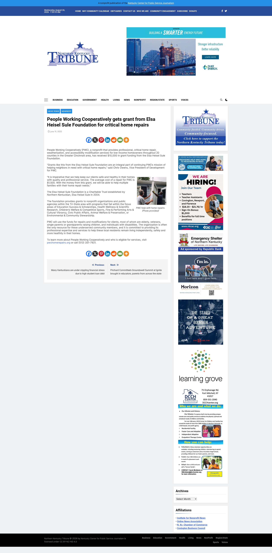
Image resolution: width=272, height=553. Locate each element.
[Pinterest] (101, 140)
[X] (95, 140)
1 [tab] (166, 77)
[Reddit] (114, 140)
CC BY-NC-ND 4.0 (68, 541)
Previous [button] (130, 75)
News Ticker (53, 111)
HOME (78, 11)
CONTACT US (129, 11)
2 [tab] (172, 77)
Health (105, 100)
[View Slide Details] (186, 51)
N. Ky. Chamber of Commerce (192, 524)
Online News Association (189, 521)
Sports (173, 100)
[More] (126, 140)
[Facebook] (89, 140)
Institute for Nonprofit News (191, 518)
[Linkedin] (107, 140)
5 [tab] (187, 77)
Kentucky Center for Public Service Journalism (151, 3)
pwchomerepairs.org (58, 242)
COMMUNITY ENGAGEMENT (163, 11)
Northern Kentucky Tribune (56, 538)
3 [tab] (177, 77)
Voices (184, 100)
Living (116, 100)
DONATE (193, 11)
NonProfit (140, 100)
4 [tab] (182, 77)
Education (72, 100)
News (127, 100)
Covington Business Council (191, 528)
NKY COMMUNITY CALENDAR (95, 11)
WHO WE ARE (143, 11)
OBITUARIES (116, 11)
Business (58, 100)
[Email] (120, 140)
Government (90, 100)
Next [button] (222, 75)
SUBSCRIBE (182, 11)
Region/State (157, 100)
